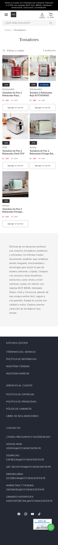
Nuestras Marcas (17, 373)
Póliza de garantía (19, 408)
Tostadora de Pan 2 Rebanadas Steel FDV (13, 152)
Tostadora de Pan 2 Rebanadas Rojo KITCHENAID (12, 94)
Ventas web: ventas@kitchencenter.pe (23, 446)
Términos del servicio (21, 351)
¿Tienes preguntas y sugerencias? (28, 436)
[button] (6, 14)
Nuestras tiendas (18, 366)
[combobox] (29, 23)
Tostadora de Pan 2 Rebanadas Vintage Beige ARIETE (43, 152)
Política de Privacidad (21, 401)
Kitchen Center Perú (23, 542)
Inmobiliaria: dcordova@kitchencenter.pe (26, 476)
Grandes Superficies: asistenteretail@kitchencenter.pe (29, 498)
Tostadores (20, 30)
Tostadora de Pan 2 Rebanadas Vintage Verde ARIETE (12, 211)
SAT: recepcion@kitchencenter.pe (28, 466)
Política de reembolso (21, 359)
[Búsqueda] (51, 23)
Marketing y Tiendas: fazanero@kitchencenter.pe (25, 487)
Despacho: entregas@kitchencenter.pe (25, 457)
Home (8, 30)
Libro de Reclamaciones (22, 416)
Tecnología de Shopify (41, 542)
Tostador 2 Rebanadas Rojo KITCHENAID (41, 94)
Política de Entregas (20, 394)
